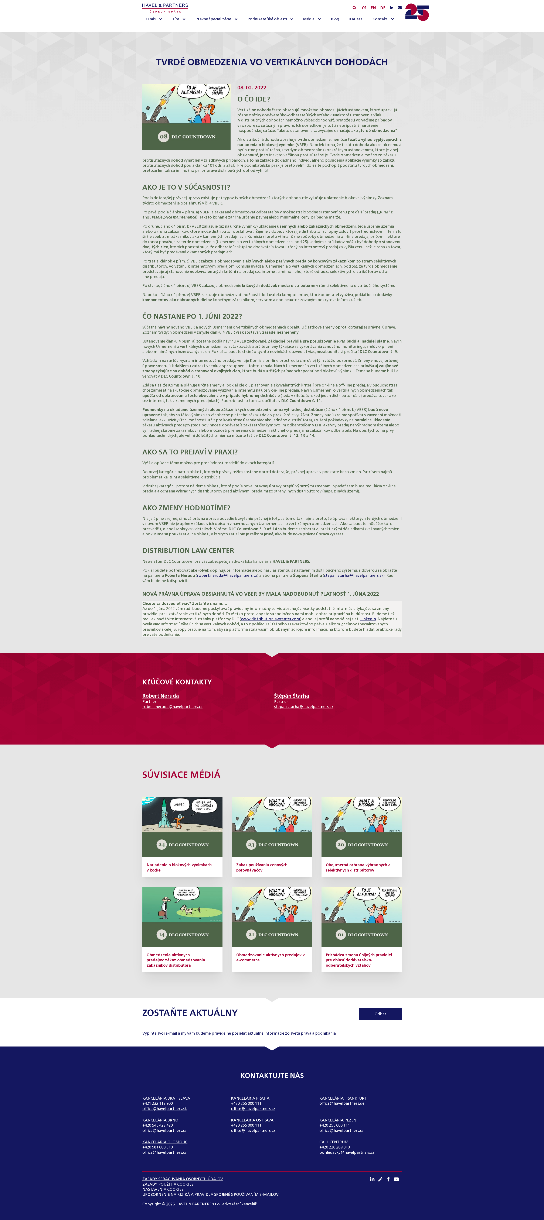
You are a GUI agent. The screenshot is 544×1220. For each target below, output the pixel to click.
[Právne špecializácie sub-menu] (237, 19)
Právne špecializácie (213, 19)
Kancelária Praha (250, 1098)
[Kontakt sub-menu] (393, 19)
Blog (335, 19)
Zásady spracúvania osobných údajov (182, 1179)
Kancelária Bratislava (166, 1098)
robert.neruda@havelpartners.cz (227, 576)
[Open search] (354, 8)
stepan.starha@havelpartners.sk (353, 576)
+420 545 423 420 (157, 1125)
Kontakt (380, 19)
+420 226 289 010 (334, 1147)
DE (382, 8)
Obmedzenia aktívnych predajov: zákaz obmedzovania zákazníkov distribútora (176, 960)
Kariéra (356, 19)
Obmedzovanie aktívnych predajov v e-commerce (270, 957)
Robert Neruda (160, 696)
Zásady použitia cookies (167, 1184)
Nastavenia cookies (162, 1190)
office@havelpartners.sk (164, 1109)
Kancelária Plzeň (337, 1120)
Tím (175, 19)
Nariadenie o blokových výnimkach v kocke (179, 867)
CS (364, 8)
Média (308, 19)
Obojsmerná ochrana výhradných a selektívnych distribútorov (358, 867)
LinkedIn (368, 619)
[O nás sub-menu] (161, 19)
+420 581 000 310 (157, 1147)
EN (373, 8)
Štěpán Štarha (291, 696)
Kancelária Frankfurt (343, 1098)
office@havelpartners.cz (253, 1109)
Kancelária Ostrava (252, 1120)
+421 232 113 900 (157, 1104)
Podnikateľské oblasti (267, 19)
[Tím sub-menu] (185, 19)
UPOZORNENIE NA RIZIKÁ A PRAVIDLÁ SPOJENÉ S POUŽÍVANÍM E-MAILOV (210, 1195)
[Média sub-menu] (320, 19)
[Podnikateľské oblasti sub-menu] (292, 19)
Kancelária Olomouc (164, 1142)
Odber (380, 1014)
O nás (151, 19)
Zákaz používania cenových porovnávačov (262, 867)
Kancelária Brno (160, 1120)
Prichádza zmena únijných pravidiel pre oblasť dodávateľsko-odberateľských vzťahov (359, 960)
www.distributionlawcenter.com (270, 619)
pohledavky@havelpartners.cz (346, 1153)
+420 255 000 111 (246, 1104)
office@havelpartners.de (341, 1104)
